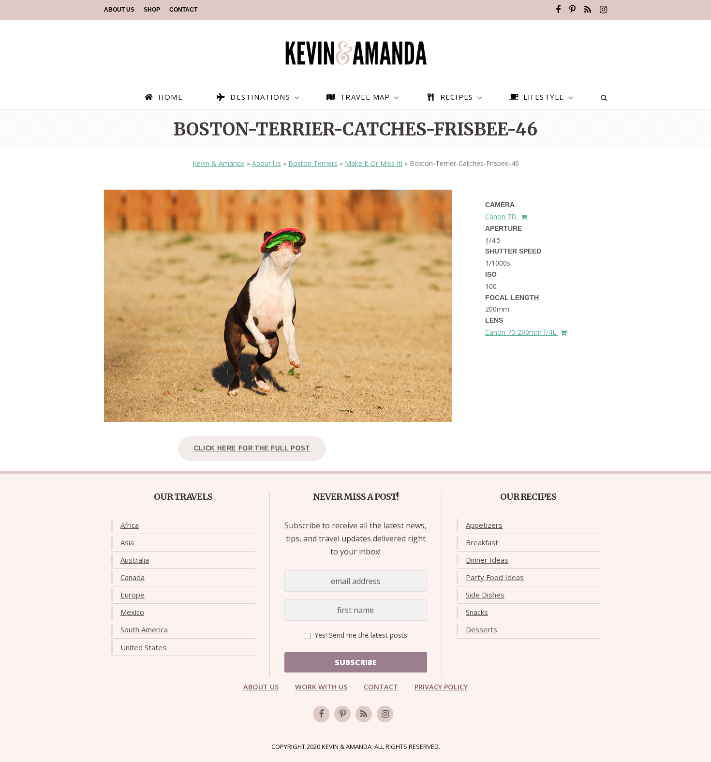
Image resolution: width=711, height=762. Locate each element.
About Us (119, 9)
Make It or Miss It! (373, 163)
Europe (132, 594)
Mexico (132, 612)
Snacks (477, 612)
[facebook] (558, 10)
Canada (132, 577)
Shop (152, 9)
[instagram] (603, 10)
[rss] (587, 10)
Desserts (481, 629)
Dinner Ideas (487, 560)
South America (144, 629)
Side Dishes (485, 594)
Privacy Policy (441, 686)
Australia (134, 560)
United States (143, 647)
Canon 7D (501, 216)
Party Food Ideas (495, 577)
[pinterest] (572, 10)
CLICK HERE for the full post (252, 448)
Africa (129, 525)
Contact (183, 9)
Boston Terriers (313, 163)
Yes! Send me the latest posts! (360, 635)
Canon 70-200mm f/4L (521, 332)
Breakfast (482, 542)
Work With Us (321, 686)
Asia (127, 542)
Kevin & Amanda (219, 163)
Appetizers (484, 525)
